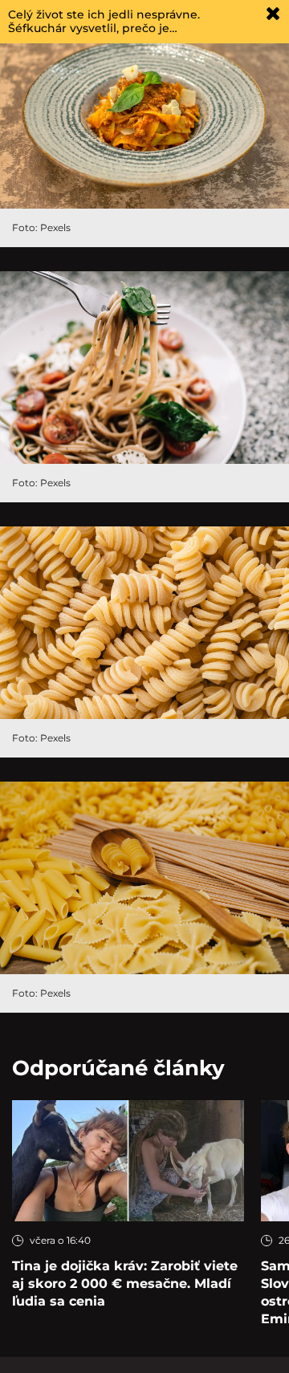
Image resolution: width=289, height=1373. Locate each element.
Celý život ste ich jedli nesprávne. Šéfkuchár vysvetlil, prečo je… (104, 21)
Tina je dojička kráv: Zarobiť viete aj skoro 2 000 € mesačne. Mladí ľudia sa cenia (125, 1283)
